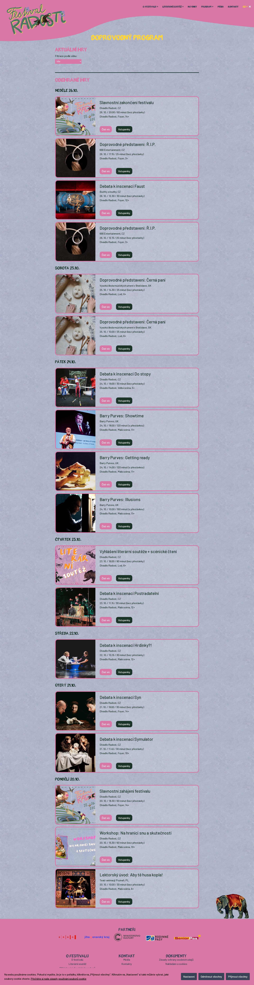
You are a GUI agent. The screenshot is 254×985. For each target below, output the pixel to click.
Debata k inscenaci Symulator (126, 739)
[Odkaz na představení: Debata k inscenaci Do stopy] (75, 388)
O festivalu (149, 6)
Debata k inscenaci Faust (122, 186)
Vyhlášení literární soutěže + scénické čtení (138, 551)
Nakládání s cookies (176, 963)
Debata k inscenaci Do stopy (125, 373)
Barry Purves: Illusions (120, 499)
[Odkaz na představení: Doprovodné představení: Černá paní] (75, 294)
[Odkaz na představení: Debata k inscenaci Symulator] (75, 753)
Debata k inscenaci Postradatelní (129, 593)
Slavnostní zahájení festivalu (125, 790)
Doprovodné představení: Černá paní (132, 279)
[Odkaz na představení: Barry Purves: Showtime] (75, 430)
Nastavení (188, 976)
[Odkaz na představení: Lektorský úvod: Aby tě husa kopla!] (75, 889)
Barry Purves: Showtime (122, 415)
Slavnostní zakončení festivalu (127, 102)
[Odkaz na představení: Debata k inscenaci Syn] (75, 711)
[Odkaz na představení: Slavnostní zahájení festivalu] (75, 805)
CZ (244, 6)
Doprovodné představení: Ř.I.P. (128, 144)
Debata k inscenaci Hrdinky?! (126, 645)
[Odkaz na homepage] (36, 19)
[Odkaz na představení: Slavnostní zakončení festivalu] (75, 117)
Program (206, 6)
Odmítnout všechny (211, 976)
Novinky (192, 6)
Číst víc (106, 129)
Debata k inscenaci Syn (120, 697)
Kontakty (233, 6)
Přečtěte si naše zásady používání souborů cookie (58, 978)
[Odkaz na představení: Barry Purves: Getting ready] (75, 472)
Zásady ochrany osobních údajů (176, 959)
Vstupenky (124, 129)
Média (221, 6)
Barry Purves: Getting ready (125, 457)
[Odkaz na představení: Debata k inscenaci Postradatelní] (75, 608)
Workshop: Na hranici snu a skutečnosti (135, 832)
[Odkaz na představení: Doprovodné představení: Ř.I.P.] (75, 159)
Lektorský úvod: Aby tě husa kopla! (131, 874)
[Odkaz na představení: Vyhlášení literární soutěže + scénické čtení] (75, 566)
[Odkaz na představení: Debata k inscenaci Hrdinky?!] (75, 659)
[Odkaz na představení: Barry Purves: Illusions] (75, 514)
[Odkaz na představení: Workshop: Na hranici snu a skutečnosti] (75, 847)
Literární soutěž (172, 6)
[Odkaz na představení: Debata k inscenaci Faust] (75, 200)
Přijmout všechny (238, 976)
